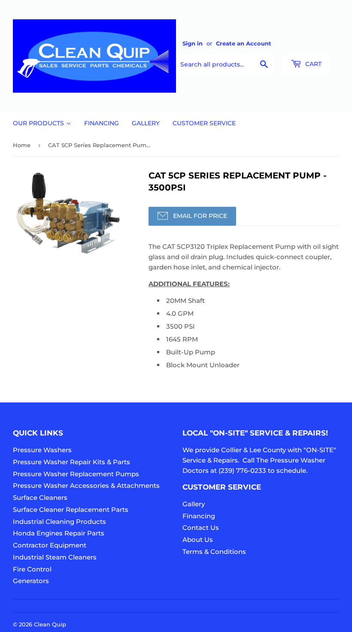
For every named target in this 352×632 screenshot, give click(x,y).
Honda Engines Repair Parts (58, 533)
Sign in (192, 43)
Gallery (193, 504)
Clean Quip (50, 624)
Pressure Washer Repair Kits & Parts (71, 462)
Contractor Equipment (49, 545)
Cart (312, 64)
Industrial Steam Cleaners (55, 557)
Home (21, 145)
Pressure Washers (42, 450)
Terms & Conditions (214, 551)
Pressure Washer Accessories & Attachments (86, 485)
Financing (198, 516)
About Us (197, 539)
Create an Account (243, 43)
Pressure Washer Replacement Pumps (76, 474)
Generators (31, 581)
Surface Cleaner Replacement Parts (70, 509)
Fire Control (32, 569)
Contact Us (200, 527)
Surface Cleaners (40, 497)
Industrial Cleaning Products (59, 521)
